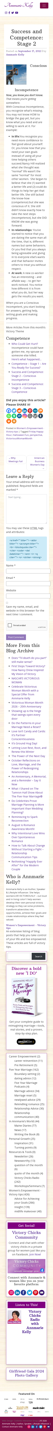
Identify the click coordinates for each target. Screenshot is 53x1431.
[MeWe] (35, 410)
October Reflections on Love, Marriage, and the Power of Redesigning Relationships (26, 766)
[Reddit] (19, 410)
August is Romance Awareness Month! (23, 827)
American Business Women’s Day (37, 461)
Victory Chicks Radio (26, 1178)
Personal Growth (19, 1139)
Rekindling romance (26, 1104)
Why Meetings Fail (16, 459)
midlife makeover (25, 1211)
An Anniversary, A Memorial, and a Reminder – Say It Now (29, 780)
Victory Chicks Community (26, 1235)
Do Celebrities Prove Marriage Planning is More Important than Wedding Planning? (28, 806)
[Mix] (40, 410)
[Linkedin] (24, 410)
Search (38, 956)
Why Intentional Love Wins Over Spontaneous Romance (28, 837)
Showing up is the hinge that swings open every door (26, 715)
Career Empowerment (22, 1056)
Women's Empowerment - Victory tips (26, 926)
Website (11, 590)
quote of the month (26, 1173)
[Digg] (19, 416)
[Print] (8, 421)
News (17, 1130)
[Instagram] (24, 416)
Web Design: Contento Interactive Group (20, 1420)
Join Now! (35, 1254)
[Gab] (14, 416)
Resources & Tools (20, 1152)
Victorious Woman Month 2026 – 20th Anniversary (27, 704)
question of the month (28, 1165)
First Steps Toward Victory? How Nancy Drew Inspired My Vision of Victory (28, 670)
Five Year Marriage (20, 1069)
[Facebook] (8, 410)
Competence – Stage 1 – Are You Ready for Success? (29, 365)
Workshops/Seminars (27, 1186)
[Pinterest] (30, 410)
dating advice (22, 1078)
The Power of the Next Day (28, 756)
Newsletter (21, 1156)
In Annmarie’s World (21, 1121)
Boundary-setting (25, 1074)
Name (11, 565)
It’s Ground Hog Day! (24, 743)
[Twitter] (14, 410)
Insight (18, 1207)
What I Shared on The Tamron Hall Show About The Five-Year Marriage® (27, 792)
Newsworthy (22, 1161)
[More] (14, 421)
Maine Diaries (22, 1125)
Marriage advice (24, 1091)
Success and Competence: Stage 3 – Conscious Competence (28, 388)
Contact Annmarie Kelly (12, 1426)
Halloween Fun (21, 434)
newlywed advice (24, 1100)
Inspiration (21, 1143)
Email (10, 578)
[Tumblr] (40, 416)
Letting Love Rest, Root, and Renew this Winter (29, 750)
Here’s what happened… (26, 359)
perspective (36, 434)
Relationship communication (24, 1115)
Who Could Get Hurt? (25, 344)
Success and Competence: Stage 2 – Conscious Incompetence (28, 376)
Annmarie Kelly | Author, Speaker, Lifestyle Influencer (25, 1423)
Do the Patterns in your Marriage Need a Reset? (26, 725)
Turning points (23, 1147)
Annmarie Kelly (15, 54)
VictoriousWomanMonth (19, 438)
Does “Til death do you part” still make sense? (29, 660)
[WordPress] (35, 416)
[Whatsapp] (8, 416)
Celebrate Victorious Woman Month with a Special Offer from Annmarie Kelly (25, 692)
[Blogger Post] (30, 416)
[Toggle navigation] (44, 5)
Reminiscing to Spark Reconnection (25, 819)
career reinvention (25, 1061)
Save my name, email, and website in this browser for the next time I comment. (25, 610)
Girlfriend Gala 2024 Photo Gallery (26, 1373)
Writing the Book (25, 1134)
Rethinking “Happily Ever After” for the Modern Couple (27, 865)
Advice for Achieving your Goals (26, 1200)
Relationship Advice (26, 1108)
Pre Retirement (23, 1065)
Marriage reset (23, 1095)
